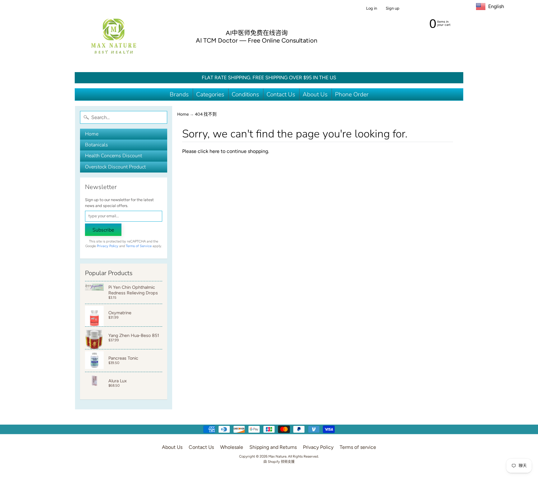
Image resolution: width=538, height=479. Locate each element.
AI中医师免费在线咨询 (257, 33)
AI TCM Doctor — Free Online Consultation (256, 40)
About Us (315, 94)
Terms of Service (139, 246)
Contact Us (281, 94)
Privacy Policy (107, 246)
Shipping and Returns (273, 447)
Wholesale (231, 447)
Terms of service (358, 447)
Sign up (392, 9)
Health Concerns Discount (113, 155)
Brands (179, 94)
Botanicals (96, 144)
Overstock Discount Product (115, 167)
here (214, 151)
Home (91, 134)
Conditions (245, 94)
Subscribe (103, 230)
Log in (371, 9)
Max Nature (277, 456)
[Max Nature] (114, 36)
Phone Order (352, 94)
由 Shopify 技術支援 (279, 461)
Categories (210, 94)
